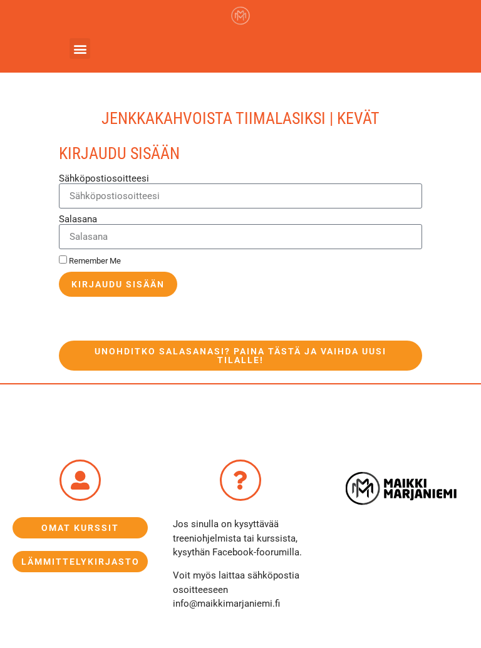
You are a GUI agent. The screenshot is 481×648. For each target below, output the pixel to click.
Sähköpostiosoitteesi (104, 178)
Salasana (78, 219)
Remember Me (94, 260)
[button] (80, 48)
